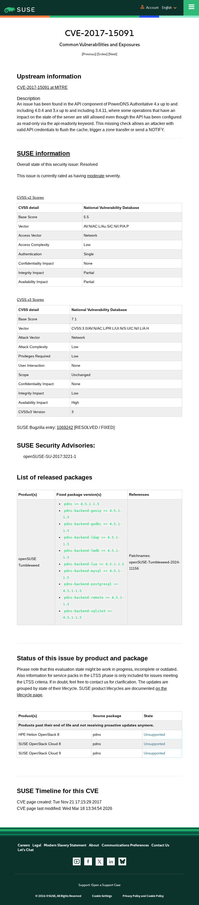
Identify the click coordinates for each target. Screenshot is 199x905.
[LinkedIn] (111, 861)
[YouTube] (77, 861)
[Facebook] (88, 861)
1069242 (65, 427)
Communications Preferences (125, 845)
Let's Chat (26, 850)
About (94, 845)
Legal (36, 845)
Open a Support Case (105, 885)
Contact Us (160, 845)
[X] (99, 861)
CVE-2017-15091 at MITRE (42, 87)
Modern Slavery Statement (65, 845)
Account (152, 8)
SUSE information (43, 153)
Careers (24, 845)
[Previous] (89, 54)
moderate (95, 176)
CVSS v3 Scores (30, 300)
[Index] (102, 54)
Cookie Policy (155, 896)
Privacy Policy (131, 896)
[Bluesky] (122, 861)
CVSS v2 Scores (30, 197)
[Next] (112, 54)
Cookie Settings (102, 896)
